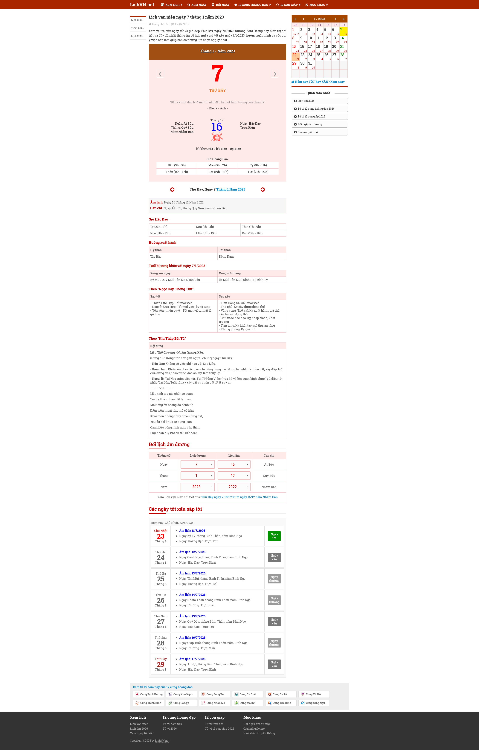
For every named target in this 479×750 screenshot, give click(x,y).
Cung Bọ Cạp (181, 703)
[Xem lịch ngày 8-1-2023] (263, 190)
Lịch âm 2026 (305, 100)
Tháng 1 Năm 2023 (230, 189)
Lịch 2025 (137, 36)
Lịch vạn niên (139, 724)
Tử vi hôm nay (172, 724)
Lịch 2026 (137, 20)
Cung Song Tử (215, 694)
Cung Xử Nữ (313, 694)
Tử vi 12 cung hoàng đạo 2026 (316, 108)
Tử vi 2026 (137, 28)
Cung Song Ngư (315, 703)
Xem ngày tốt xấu (141, 733)
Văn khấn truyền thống (259, 733)
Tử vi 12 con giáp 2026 (311, 116)
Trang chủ (158, 24)
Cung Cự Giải (248, 694)
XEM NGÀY (198, 5)
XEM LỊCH (172, 5)
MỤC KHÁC (317, 5)
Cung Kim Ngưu (183, 694)
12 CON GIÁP (289, 5)
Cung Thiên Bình (150, 703)
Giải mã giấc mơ (307, 132)
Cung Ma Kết (247, 703)
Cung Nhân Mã (216, 703)
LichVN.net (142, 4)
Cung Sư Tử (280, 694)
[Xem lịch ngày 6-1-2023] (172, 190)
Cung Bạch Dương (151, 694)
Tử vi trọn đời (214, 724)
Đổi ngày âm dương (309, 124)
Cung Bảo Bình (282, 703)
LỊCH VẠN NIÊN (180, 24)
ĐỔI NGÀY (222, 5)
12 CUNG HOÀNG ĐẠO (253, 5)
